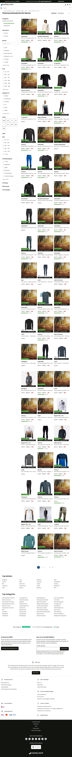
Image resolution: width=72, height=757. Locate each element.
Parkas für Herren (6, 605)
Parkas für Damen (6, 599)
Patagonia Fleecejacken (42, 603)
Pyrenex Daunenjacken (42, 605)
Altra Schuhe (57, 609)
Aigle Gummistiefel (41, 601)
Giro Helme (56, 599)
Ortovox (4, 581)
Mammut (39, 587)
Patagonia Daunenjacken (60, 615)
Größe (4, 117)
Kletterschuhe (22, 609)
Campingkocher (23, 597)
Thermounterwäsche (9, 23)
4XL (4, 128)
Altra (20, 579)
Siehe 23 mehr (6, 113)
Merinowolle (5, 186)
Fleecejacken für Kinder (42, 599)
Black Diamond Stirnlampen (43, 611)
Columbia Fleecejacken (42, 609)
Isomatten (4, 611)
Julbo (55, 579)
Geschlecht (5, 30)
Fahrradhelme (22, 613)
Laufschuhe (22, 607)
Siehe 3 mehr (6, 179)
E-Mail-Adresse (40, 645)
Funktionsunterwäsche (7, 21)
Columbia (39, 581)
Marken (4, 40)
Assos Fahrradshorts (59, 597)
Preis (3, 68)
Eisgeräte (21, 601)
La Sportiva (4, 585)
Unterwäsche (7, 25)
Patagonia (4, 579)
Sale (3, 137)
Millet (20, 581)
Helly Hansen (22, 585)
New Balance (57, 581)
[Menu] (1, 8)
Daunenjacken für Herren (8, 603)
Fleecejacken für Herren (8, 607)
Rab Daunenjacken (58, 601)
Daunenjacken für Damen (8, 597)
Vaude (38, 585)
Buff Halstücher (58, 611)
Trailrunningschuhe (24, 605)
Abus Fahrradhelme (58, 613)
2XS (4, 120)
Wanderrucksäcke (23, 599)
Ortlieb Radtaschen (58, 607)
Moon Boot (22, 583)
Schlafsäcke (5, 615)
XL (8, 124)
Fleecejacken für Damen (8, 601)
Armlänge (5, 183)
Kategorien (5, 18)
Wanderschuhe (23, 603)
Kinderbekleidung (41, 597)
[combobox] (11, 43)
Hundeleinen (57, 605)
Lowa (3, 587)
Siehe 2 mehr (5, 89)
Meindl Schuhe (40, 613)
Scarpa (38, 583)
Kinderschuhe (22, 611)
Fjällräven (39, 579)
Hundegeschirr (57, 603)
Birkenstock (57, 585)
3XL (16, 124)
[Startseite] (3, 11)
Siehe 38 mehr (6, 65)
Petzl (55, 587)
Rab (3, 583)
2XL (12, 124)
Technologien (6, 189)
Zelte (3, 609)
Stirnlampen (5, 613)
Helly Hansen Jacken (42, 607)
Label (3, 133)
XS (8, 120)
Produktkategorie (7, 158)
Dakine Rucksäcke (41, 615)
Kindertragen (22, 615)
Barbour (21, 587)
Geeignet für (5, 93)
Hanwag (56, 583)
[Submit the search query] (70, 8)
